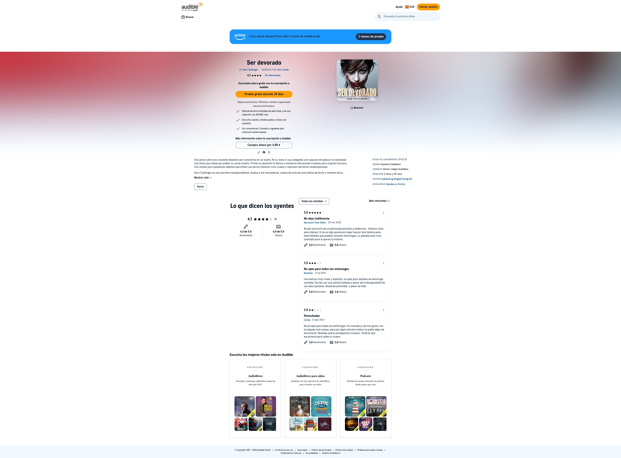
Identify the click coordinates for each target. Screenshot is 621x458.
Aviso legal (302, 450)
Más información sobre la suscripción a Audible (263, 138)
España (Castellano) (331, 453)
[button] (258, 152)
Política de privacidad (321, 450)
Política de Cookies (345, 450)
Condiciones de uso (284, 450)
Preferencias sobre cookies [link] (370, 450)
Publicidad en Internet (291, 453)
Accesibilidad (312, 453)
